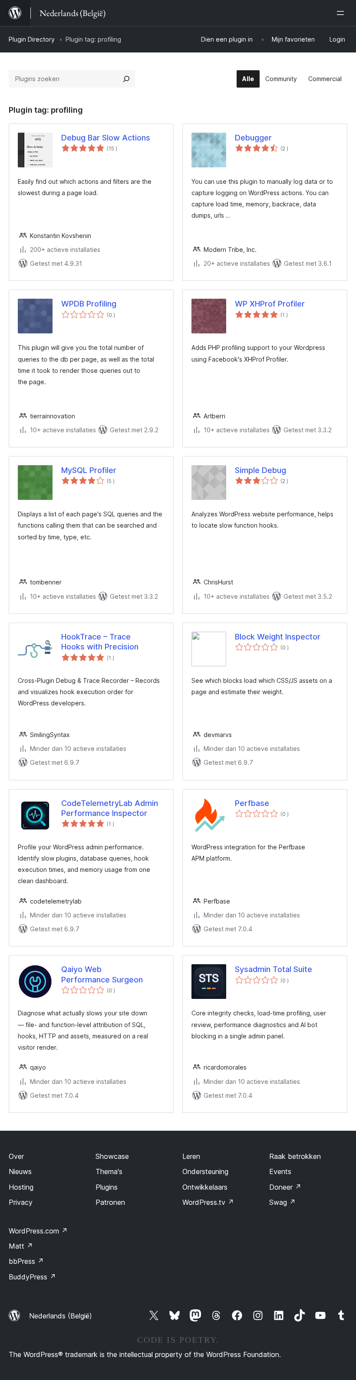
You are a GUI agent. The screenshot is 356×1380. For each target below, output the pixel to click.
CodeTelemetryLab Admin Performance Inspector (109, 808)
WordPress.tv (208, 1202)
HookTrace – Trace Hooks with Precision (99, 641)
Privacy (21, 1202)
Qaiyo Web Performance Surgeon (102, 974)
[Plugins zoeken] (126, 79)
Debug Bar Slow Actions (105, 137)
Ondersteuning (205, 1171)
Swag (282, 1202)
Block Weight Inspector (277, 636)
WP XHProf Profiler (270, 303)
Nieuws (20, 1171)
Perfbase (252, 803)
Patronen (110, 1202)
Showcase (112, 1156)
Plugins (107, 1187)
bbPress (26, 1261)
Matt (21, 1246)
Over (16, 1156)
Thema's (109, 1171)
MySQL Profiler (88, 470)
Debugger (253, 137)
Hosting (21, 1187)
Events (280, 1171)
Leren (191, 1156)
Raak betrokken (295, 1156)
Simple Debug (260, 470)
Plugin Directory (32, 39)
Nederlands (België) (60, 1315)
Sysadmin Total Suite (273, 969)
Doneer (285, 1187)
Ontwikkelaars (204, 1187)
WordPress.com (38, 1231)
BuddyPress (32, 1276)
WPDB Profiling (88, 303)
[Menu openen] (342, 13)
